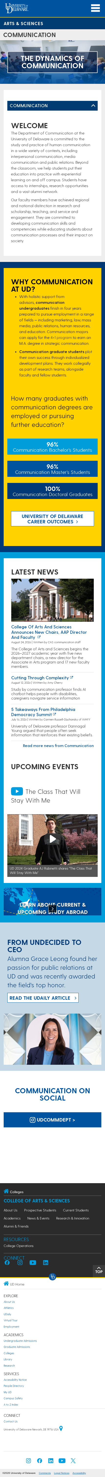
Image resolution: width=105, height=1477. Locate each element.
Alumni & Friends (16, 1226)
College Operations (18, 1246)
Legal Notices (61, 1473)
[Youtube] (62, 1462)
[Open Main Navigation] (95, 8)
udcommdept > (55, 1119)
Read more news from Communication (58, 745)
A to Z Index (11, 1404)
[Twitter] (73, 1462)
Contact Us (11, 1421)
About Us (10, 1210)
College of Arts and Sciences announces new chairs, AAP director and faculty (49, 632)
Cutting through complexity (40, 677)
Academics (12, 1218)
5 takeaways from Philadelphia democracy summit (43, 712)
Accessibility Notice (15, 1379)
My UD (7, 1392)
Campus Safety (13, 1398)
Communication (29, 105)
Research (9, 1365)
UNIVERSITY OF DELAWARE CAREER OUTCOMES (52, 518)
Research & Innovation (72, 1218)
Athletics (9, 1307)
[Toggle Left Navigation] (93, 106)
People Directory (14, 1385)
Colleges (9, 1353)
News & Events (38, 1218)
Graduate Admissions (17, 1346)
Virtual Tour (11, 1320)
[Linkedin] (50, 1462)
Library (8, 1359)
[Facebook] (39, 1462)
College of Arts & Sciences (37, 1200)
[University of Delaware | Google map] (61, 1429)
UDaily (7, 1314)
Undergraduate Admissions (20, 1340)
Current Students (76, 1210)
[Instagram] (28, 1462)
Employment (11, 1326)
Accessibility (79, 1473)
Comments (45, 1473)
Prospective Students (40, 1210)
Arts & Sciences (23, 23)
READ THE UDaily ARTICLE (40, 998)
